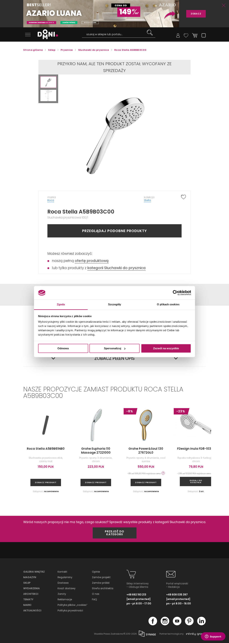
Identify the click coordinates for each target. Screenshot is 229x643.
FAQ (94, 599)
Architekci (30, 594)
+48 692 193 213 (136, 594)
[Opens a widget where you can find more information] (213, 636)
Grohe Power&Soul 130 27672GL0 (145, 450)
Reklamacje (65, 599)
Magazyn (29, 577)
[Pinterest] (189, 624)
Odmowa (63, 348)
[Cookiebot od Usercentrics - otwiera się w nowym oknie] (175, 292)
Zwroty (62, 594)
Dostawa (63, 583)
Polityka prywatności (70, 610)
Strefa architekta (102, 588)
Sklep (27, 583)
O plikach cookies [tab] (168, 304)
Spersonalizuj (112, 348)
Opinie (96, 572)
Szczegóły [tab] (114, 304)
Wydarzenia (31, 588)
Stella (147, 200)
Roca (50, 200)
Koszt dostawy (66, 588)
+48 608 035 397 (177, 594)
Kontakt (62, 572)
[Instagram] (165, 624)
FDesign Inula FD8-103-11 (196, 448)
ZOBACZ (196, 13)
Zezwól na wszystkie (166, 348)
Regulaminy (65, 577)
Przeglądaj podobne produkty (114, 230)
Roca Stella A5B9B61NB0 (46, 448)
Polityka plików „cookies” (72, 605)
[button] (48, 82)
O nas (95, 594)
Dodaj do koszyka (196, 481)
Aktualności (32, 610)
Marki (27, 605)
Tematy (28, 599)
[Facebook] (152, 624)
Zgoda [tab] (61, 304)
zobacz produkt (46, 482)
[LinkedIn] (201, 624)
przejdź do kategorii (114, 532)
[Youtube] (177, 624)
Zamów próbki (100, 583)
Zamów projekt (101, 577)
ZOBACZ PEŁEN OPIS (114, 358)
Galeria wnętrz (34, 572)
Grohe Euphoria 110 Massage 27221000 (96, 450)
